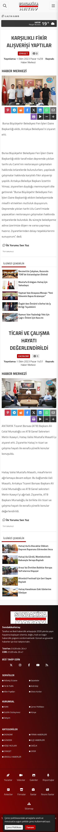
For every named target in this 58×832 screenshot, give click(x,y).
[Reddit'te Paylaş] (21, 110)
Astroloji (34, 686)
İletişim (7, 717)
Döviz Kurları (36, 691)
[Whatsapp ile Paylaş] (47, 110)
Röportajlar (48, 780)
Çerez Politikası (37, 706)
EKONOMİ (8, 734)
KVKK (6, 706)
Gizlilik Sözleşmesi (12, 712)
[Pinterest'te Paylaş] (8, 110)
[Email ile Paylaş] (53, 110)
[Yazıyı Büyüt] (53, 117)
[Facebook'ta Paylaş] (27, 110)
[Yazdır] (34, 117)
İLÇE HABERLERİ (38, 740)
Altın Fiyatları (9, 691)
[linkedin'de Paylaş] (40, 110)
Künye (33, 712)
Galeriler (34, 780)
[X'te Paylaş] (34, 110)
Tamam (30, 827)
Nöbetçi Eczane (10, 680)
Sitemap (29, 808)
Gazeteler (35, 680)
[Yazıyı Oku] (40, 117)
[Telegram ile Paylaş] (14, 110)
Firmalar (21, 794)
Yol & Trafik (8, 686)
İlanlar (33, 794)
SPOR (33, 751)
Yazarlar (8, 780)
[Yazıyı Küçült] (47, 117)
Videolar (21, 780)
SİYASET (7, 751)
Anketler (8, 794)
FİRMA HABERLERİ (39, 734)
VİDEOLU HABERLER (12, 756)
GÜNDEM (8, 740)
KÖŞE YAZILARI (10, 745)
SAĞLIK (34, 745)
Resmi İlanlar (47, 794)
